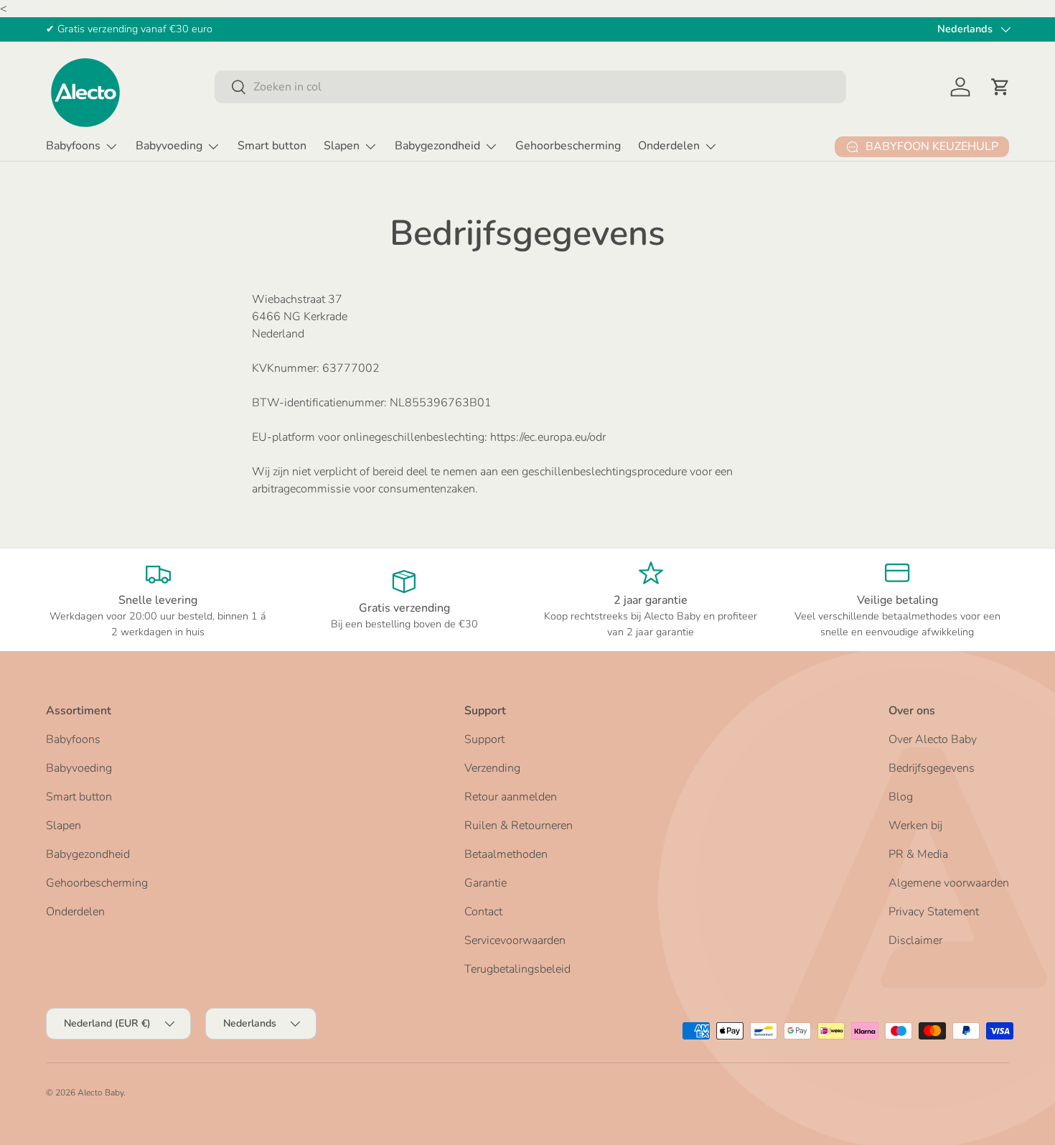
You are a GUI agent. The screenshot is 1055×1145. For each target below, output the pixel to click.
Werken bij (915, 825)
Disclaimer (915, 940)
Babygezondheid (437, 146)
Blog (900, 797)
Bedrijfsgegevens (931, 768)
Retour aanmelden (510, 797)
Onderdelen (669, 146)
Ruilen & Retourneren (518, 825)
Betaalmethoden (506, 854)
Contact (483, 912)
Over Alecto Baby (932, 739)
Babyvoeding (169, 146)
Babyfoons (73, 146)
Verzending (492, 768)
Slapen (342, 146)
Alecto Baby (100, 1092)
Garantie (485, 883)
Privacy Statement (933, 912)
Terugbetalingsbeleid (517, 969)
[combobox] (530, 86)
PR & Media (918, 854)
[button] (1000, 87)
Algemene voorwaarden (948, 883)
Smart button (272, 146)
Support (484, 739)
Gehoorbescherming (568, 146)
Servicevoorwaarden (515, 940)
